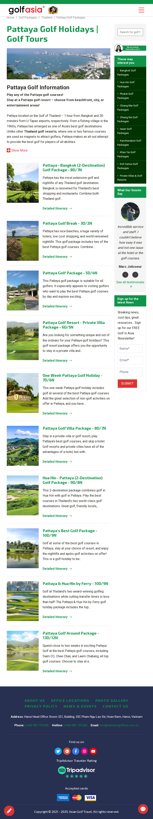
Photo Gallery (111, 700)
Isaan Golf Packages (124, 131)
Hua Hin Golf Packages (125, 84)
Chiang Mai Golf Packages (127, 107)
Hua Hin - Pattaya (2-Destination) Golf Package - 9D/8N (73, 480)
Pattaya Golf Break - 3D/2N (67, 223)
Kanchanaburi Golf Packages (129, 142)
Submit (127, 383)
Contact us (115, 706)
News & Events (80, 706)
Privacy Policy (41, 706)
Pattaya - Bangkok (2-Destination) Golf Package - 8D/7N (74, 167)
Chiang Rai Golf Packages (127, 119)
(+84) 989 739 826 (37, 725)
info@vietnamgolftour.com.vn (119, 725)
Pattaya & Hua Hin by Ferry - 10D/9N (75, 583)
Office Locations (70, 700)
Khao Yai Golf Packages (126, 154)
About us (35, 700)
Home (10, 17)
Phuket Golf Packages (125, 95)
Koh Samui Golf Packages (127, 166)
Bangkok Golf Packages (126, 72)
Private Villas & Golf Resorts (129, 177)
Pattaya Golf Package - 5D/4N (70, 273)
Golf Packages (28, 17)
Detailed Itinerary (55, 208)
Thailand (46, 17)
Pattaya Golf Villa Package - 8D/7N (74, 428)
